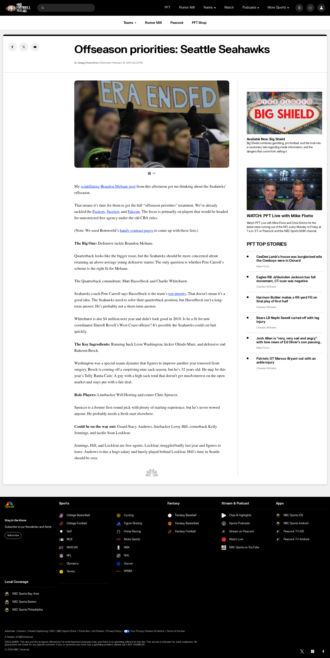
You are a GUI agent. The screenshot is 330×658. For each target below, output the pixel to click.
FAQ (52, 631)
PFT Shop (199, 23)
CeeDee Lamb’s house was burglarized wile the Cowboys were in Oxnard (289, 259)
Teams (128, 23)
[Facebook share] (12, 46)
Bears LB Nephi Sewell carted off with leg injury (287, 320)
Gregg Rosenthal (88, 62)
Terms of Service (176, 631)
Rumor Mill (187, 7)
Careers (21, 631)
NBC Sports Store (67, 631)
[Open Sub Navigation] (215, 8)
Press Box (84, 631)
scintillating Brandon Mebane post (108, 186)
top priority (177, 293)
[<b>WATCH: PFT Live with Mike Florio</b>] (284, 189)
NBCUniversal (25, 637)
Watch (229, 7)
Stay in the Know (15, 520)
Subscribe (13, 535)
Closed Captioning (38, 631)
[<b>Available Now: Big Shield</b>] (284, 113)
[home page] (18, 7)
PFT (167, 7)
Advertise (10, 631)
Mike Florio (262, 266)
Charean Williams (266, 286)
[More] (299, 8)
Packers (98, 211)
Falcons (134, 211)
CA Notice (159, 631)
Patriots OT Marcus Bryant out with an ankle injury (286, 360)
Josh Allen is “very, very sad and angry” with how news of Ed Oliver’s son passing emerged (288, 340)
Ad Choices (98, 631)
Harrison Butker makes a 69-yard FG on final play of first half (286, 299)
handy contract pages (136, 230)
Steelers (113, 211)
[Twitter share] (23, 46)
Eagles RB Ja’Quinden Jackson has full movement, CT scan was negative (286, 279)
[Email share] (35, 46)
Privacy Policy (113, 631)
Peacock (176, 23)
